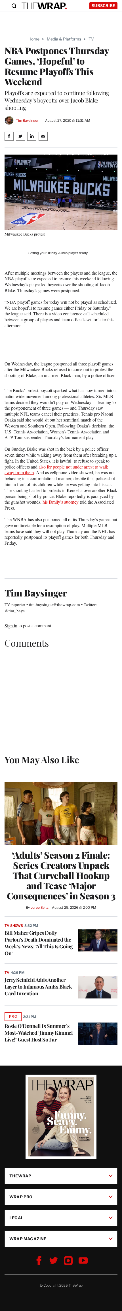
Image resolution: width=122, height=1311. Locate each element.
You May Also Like (42, 759)
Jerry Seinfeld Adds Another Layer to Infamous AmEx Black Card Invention (38, 986)
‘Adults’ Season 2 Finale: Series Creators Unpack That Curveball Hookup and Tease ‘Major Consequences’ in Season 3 (61, 875)
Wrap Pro (21, 1196)
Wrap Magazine (28, 1238)
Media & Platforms (64, 39)
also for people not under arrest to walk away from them (56, 470)
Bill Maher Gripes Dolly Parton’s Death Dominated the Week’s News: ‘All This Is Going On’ (39, 943)
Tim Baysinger (27, 120)
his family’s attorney (61, 502)
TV (91, 39)
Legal (16, 1217)
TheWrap (20, 1175)
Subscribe (103, 5)
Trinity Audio (57, 253)
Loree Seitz (39, 907)
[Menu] (11, 6)
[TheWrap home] (44, 6)
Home (33, 39)
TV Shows (14, 925)
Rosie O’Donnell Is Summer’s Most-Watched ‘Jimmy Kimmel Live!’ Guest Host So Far (39, 1033)
